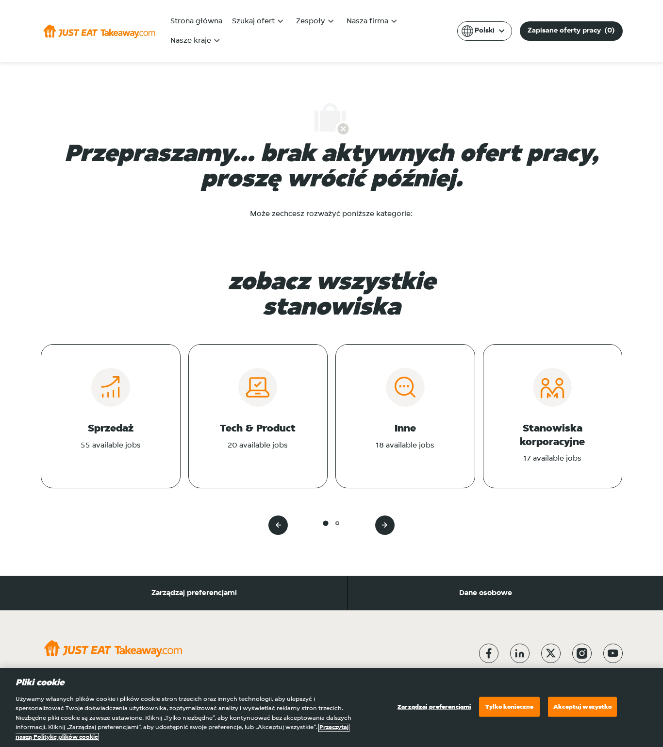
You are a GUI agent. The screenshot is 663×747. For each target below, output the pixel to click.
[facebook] (488, 653)
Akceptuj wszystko (582, 706)
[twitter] (551, 653)
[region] (331, 707)
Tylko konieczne (509, 706)
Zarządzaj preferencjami (194, 593)
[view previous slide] (278, 525)
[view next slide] (385, 525)
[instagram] (582, 653)
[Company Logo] (99, 31)
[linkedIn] (520, 653)
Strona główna (196, 21)
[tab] (325, 523)
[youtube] (613, 653)
